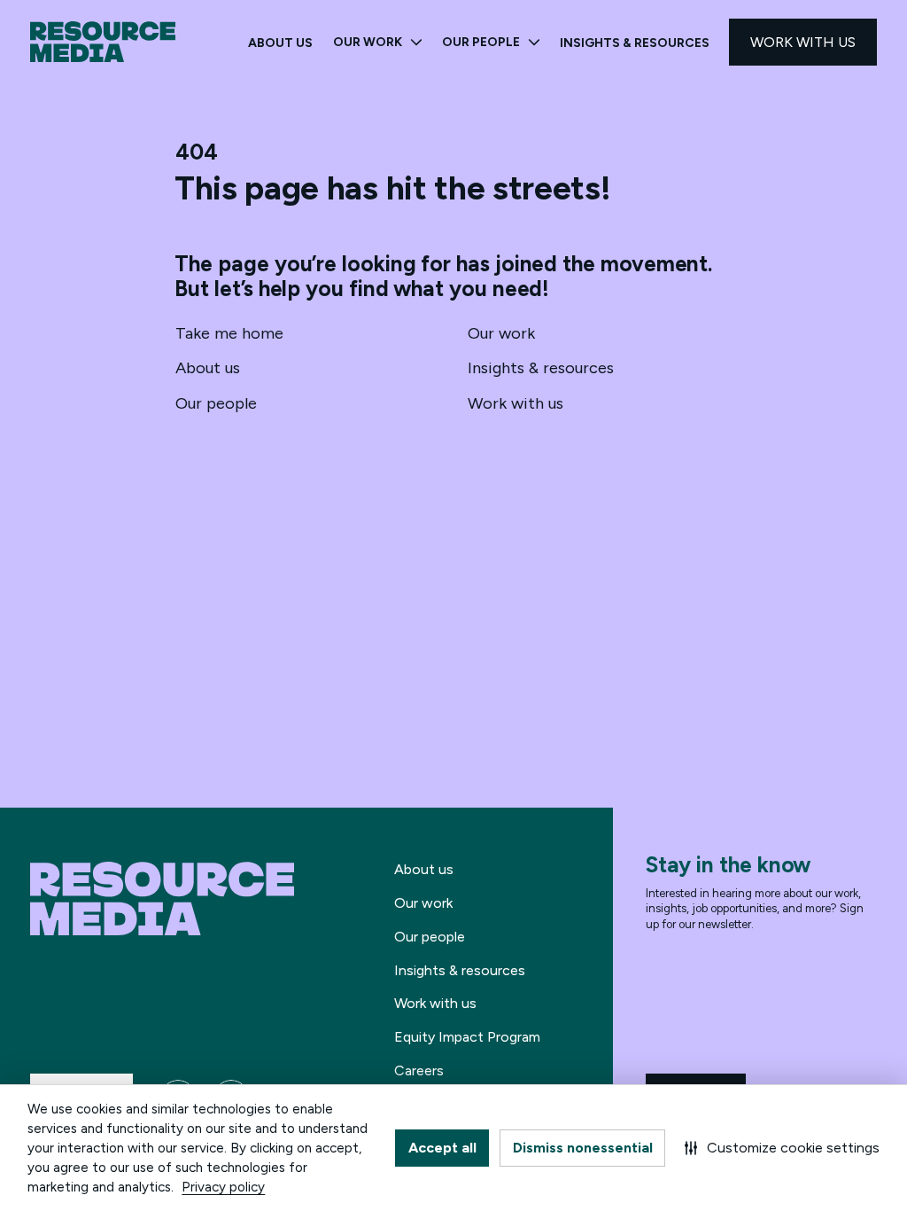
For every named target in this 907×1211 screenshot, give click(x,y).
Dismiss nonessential (583, 1147)
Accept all (442, 1147)
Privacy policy (223, 1187)
